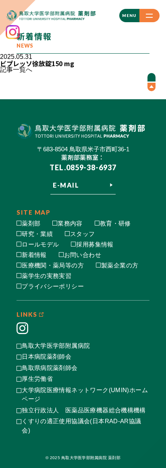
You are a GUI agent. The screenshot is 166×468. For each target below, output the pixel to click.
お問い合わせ (82, 255)
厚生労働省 (37, 378)
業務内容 (70, 223)
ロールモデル (40, 244)
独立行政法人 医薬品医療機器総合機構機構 (84, 410)
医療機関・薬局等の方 (53, 265)
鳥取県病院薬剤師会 (49, 367)
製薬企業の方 (119, 265)
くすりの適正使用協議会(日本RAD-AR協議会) (81, 426)
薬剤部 (31, 223)
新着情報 (34, 255)
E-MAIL (66, 185)
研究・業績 (37, 234)
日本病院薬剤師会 (46, 356)
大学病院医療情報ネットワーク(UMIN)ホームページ (85, 395)
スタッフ (82, 234)
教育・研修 (115, 223)
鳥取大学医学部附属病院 (56, 345)
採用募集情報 (94, 244)
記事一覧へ (16, 69)
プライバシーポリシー (53, 286)
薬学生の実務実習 (46, 276)
